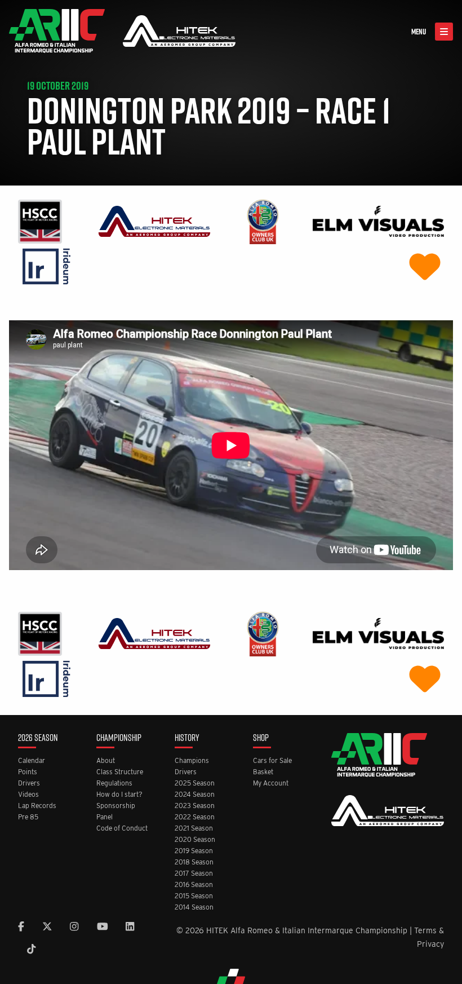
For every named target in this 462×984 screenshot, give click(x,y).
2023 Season (195, 806)
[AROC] (262, 220)
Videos (28, 794)
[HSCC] (40, 220)
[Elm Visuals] (378, 220)
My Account (270, 783)
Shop (261, 738)
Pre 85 (28, 817)
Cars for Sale (272, 761)
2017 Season (194, 873)
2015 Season (194, 896)
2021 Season (194, 828)
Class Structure (119, 772)
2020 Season (195, 840)
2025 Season (195, 783)
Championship (118, 738)
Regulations (114, 783)
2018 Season (194, 862)
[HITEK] (154, 220)
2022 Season (195, 817)
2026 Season (38, 738)
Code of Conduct (122, 828)
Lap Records (37, 806)
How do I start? (119, 794)
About (105, 761)
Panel (104, 817)
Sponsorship (115, 806)
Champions (192, 761)
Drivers (29, 783)
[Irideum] (46, 266)
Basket (263, 772)
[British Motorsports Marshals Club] (425, 266)
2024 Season (195, 794)
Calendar (31, 761)
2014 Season (194, 907)
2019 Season (194, 851)
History (187, 738)
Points (27, 772)
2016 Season (194, 885)
